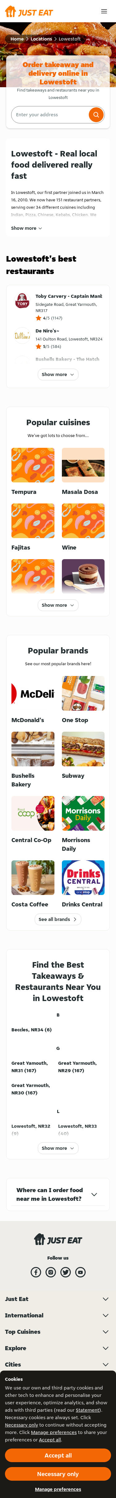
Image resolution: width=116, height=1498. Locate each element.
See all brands (54, 919)
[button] (96, 114)
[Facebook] (36, 1272)
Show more (24, 228)
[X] (65, 1272)
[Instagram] (51, 1272)
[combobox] (49, 114)
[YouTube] (80, 1272)
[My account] (104, 11)
